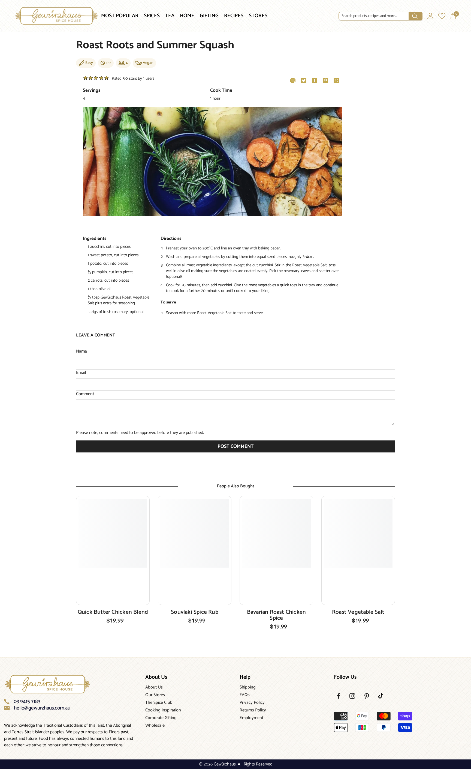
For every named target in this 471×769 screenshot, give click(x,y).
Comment (85, 394)
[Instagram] (352, 696)
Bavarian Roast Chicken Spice (276, 615)
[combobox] (374, 16)
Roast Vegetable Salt (358, 612)
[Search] (380, 16)
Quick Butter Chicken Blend (113, 612)
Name (81, 351)
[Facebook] (338, 696)
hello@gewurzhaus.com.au (42, 708)
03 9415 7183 (27, 701)
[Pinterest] (366, 696)
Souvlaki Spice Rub (194, 612)
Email (81, 372)
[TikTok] (380, 696)
